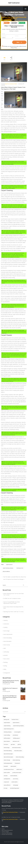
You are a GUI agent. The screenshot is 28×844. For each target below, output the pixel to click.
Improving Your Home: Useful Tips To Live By (13, 611)
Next (19, 42)
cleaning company (7, 732)
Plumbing (5, 662)
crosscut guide (17, 732)
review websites (13, 775)
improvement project (8, 753)
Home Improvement (7, 634)
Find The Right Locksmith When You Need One (14, 577)
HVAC (4, 648)
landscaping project (8, 763)
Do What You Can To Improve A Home (12, 598)
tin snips (5, 788)
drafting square (16, 738)
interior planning (16, 760)
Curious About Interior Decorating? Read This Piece (13, 607)
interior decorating (20, 757)
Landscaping (6, 651)
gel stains (13, 744)
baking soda (6, 719)
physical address (6, 571)
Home (3, 829)
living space (17, 763)
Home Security (6, 644)
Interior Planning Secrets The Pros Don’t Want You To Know (13, 594)
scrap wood (6, 782)
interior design (7, 760)
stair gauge (15, 785)
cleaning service (19, 568)
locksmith (5, 655)
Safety (4, 669)
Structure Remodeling (7, 833)
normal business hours (9, 769)
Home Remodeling (7, 637)
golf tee (19, 744)
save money (15, 778)
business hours (15, 719)
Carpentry (3, 85)
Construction (6, 623)
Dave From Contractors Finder (11, 83)
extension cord (16, 741)
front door (6, 744)
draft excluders (7, 738)
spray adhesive (7, 785)
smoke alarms (14, 782)
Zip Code (3, 33)
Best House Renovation (7, 830)
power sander (7, 772)
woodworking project (14, 788)
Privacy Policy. (14, 47)
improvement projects (8, 757)
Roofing (5, 665)
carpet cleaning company (8, 568)
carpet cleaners (9, 564)
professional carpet (17, 772)
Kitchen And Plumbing (7, 834)
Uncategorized (6, 672)
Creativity (5, 627)
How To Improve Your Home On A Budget (13, 579)
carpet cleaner (7, 722)
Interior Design (5, 831)
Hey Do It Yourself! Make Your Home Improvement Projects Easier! (11, 602)
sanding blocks (7, 778)
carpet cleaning (7, 725)
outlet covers (19, 769)
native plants (13, 766)
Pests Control (6, 658)
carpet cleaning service (9, 728)
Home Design (6, 630)
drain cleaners (7, 741)
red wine (6, 775)
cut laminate (15, 735)
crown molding (7, 735)
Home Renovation (7, 641)
